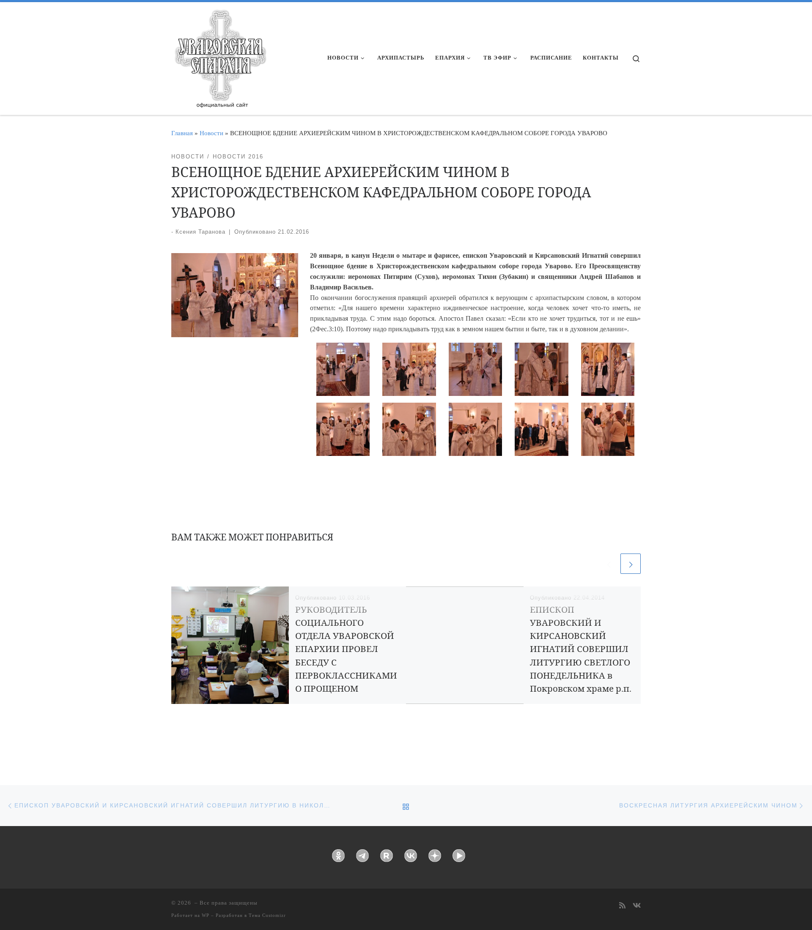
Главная (182, 132)
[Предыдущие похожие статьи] (608, 564)
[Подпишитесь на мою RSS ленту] (622, 906)
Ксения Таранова (200, 232)
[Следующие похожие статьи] (630, 564)
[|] (220, 56)
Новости (211, 132)
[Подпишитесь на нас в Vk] (637, 906)
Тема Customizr (267, 915)
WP (205, 915)
